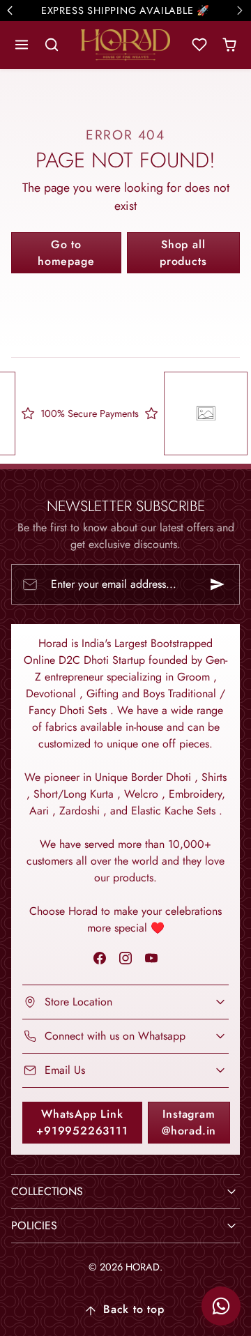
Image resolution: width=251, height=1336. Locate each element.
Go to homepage (66, 252)
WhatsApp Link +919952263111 (82, 1122)
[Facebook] (99, 958)
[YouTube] (152, 958)
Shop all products (183, 252)
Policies (34, 1225)
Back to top (134, 1309)
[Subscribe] (217, 584)
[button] (22, 45)
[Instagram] (125, 958)
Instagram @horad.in (189, 1122)
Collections (47, 1191)
